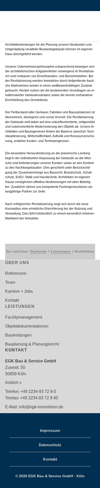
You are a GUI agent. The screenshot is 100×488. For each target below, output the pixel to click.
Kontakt (12, 300)
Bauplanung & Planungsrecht (32, 344)
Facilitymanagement (23, 317)
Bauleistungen (18, 335)
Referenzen (15, 273)
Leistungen (61, 251)
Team (5, 2)
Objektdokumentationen (26, 326)
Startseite (38, 251)
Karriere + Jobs (26, 2)
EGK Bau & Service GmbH (50, 22)
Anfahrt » (13, 382)
